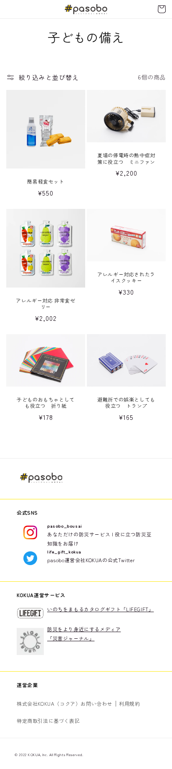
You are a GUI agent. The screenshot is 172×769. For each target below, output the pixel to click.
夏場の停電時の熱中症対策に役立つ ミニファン (126, 158)
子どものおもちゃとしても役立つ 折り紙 (46, 402)
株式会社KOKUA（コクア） (49, 703)
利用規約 (129, 703)
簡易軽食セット (45, 181)
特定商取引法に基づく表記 (48, 720)
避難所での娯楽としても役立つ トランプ (126, 402)
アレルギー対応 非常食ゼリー (45, 303)
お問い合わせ (96, 703)
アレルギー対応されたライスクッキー (126, 277)
